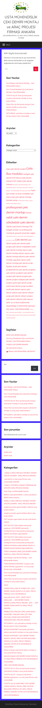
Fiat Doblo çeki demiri (25, 190)
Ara (5, 364)
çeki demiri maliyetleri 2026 (24, 247)
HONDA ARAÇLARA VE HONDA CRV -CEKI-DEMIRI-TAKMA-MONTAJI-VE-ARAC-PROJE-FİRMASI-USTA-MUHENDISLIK (20, 591)
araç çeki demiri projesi (16, 169)
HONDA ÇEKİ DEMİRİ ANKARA (17, 344)
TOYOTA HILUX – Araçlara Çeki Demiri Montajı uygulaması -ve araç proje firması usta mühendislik (20, 677)
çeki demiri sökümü (14, 299)
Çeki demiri (21, 239)
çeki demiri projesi (20, 276)
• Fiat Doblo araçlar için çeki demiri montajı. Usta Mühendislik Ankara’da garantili (20, 315)
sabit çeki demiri (16, 217)
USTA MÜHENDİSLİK (11, 695)
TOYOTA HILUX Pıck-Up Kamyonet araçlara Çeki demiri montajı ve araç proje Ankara (19, 98)
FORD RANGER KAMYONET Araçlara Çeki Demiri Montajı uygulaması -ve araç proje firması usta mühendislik (19, 566)
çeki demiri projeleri (27, 270)
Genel (6, 585)
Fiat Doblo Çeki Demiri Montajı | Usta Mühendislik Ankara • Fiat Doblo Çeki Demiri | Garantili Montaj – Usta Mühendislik (19, 187)
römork (28, 213)
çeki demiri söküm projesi (22, 296)
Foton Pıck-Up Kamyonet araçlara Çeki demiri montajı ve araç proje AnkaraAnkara (20, 107)
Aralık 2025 (8, 452)
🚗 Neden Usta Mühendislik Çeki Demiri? (20, 351)
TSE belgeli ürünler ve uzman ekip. (14, 236)
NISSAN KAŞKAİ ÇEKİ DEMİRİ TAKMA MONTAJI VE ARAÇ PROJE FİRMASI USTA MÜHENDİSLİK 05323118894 (21, 659)
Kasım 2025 (8, 455)
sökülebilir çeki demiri (20, 222)
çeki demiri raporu (18, 289)
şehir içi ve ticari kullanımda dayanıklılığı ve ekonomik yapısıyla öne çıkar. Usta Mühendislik (20, 305)
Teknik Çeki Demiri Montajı (17, 226)
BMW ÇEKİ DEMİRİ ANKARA (16, 335)
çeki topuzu (28, 299)
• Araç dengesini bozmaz (28, 312)
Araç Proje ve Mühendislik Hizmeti (16, 491)
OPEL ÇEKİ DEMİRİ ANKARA (14, 665)
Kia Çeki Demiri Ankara (14, 348)
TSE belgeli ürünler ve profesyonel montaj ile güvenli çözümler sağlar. (20, 229)
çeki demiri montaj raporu (17, 250)
